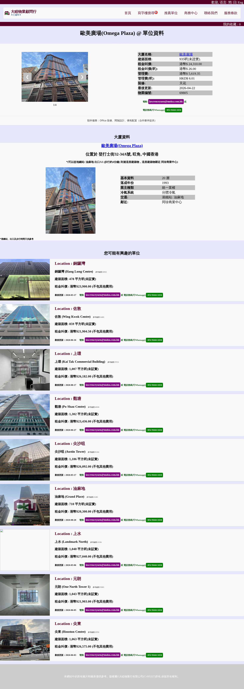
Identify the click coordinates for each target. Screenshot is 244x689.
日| (235, 2)
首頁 (127, 13)
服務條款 (230, 13)
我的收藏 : (232, 24)
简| (221, 2)
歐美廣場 (186, 54)
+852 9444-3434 (173, 110)
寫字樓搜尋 (146, 13)
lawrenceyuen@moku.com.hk (166, 101)
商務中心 (191, 13)
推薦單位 (171, 13)
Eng (240, 2)
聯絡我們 (210, 13)
